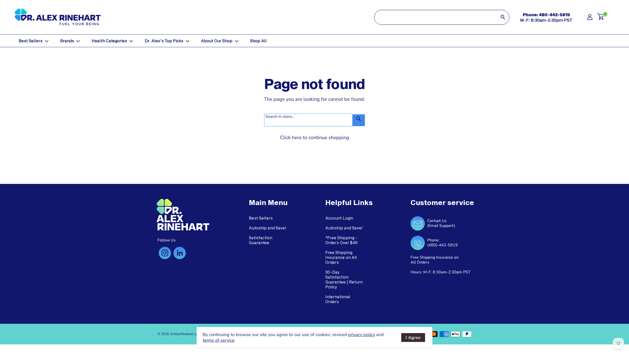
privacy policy (361, 335)
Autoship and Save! (267, 227)
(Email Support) (441, 225)
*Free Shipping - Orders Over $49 (341, 240)
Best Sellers (31, 40)
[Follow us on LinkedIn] (179, 253)
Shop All (258, 40)
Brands (67, 40)
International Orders (337, 299)
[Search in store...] (358, 120)
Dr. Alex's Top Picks (164, 40)
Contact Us (437, 220)
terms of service (218, 340)
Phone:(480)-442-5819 (442, 243)
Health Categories (109, 40)
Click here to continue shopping (314, 137)
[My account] (590, 18)
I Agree (413, 337)
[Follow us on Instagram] (165, 253)
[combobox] (435, 17)
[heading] (268, 202)
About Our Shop (216, 40)
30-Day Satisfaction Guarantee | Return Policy (344, 279)
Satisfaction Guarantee (260, 240)
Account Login (339, 218)
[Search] (503, 17)
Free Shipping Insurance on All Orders (341, 257)
